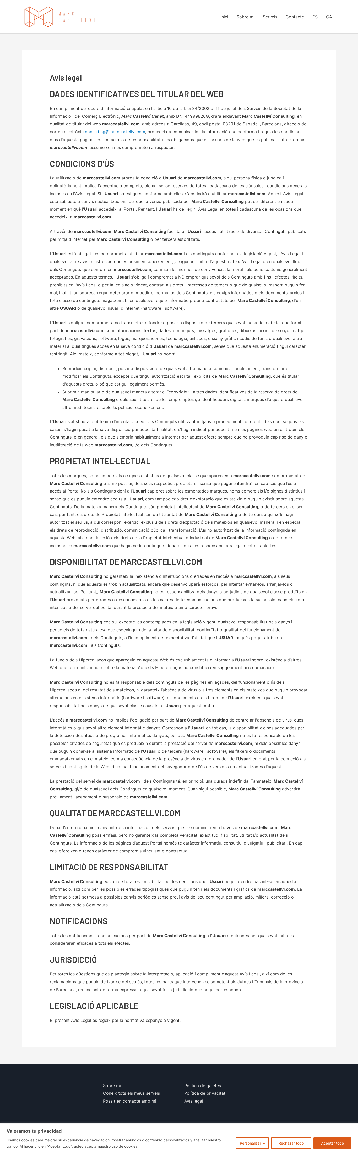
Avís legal (193, 1101)
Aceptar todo (332, 1143)
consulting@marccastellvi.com (115, 131)
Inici (224, 16)
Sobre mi (245, 16)
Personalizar (250, 1143)
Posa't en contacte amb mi (129, 1101)
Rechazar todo (291, 1143)
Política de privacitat (204, 1093)
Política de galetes (202, 1085)
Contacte (295, 16)
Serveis (270, 16)
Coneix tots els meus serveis (131, 1093)
